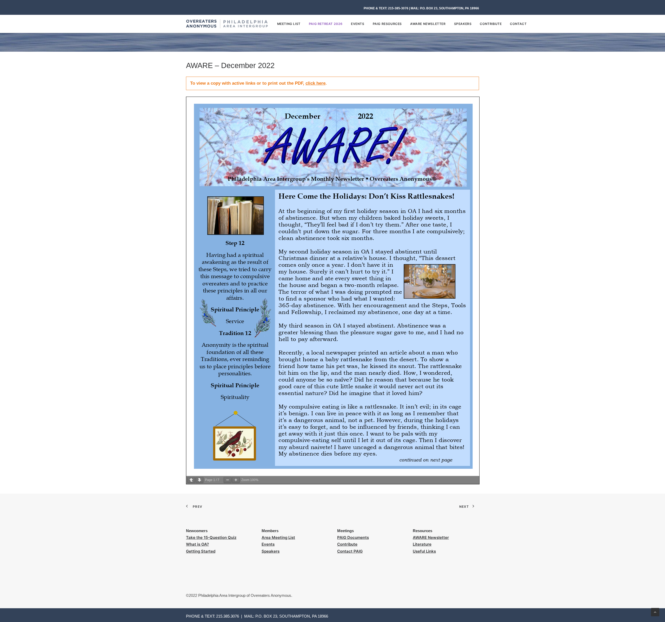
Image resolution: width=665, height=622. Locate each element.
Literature (422, 544)
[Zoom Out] (227, 480)
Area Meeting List (278, 537)
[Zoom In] (236, 480)
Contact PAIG (350, 551)
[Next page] (199, 480)
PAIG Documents (353, 537)
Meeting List (289, 24)
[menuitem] (290, 24)
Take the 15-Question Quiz (211, 537)
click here (315, 83)
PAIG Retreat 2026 (326, 24)
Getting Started (200, 551)
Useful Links (424, 551)
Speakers (463, 24)
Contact (518, 24)
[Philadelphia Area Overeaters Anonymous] (227, 23)
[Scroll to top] (655, 612)
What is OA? (197, 544)
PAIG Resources (387, 24)
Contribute (491, 24)
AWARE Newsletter (428, 24)
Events (357, 24)
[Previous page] (191, 480)
